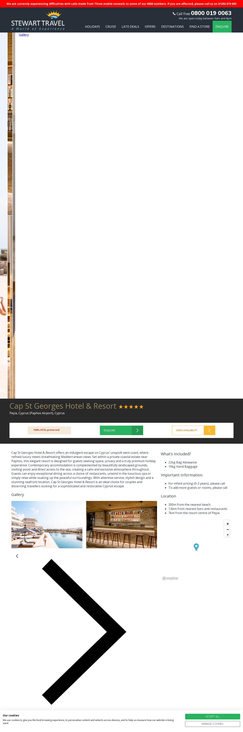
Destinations (172, 27)
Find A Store (199, 27)
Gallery (24, 35)
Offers (150, 27)
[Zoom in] (227, 523)
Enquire (222, 27)
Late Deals (130, 27)
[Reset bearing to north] (227, 534)
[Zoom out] (227, 528)
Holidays (92, 27)
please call (217, 483)
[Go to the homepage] (38, 27)
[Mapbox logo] (170, 578)
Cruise (111, 27)
